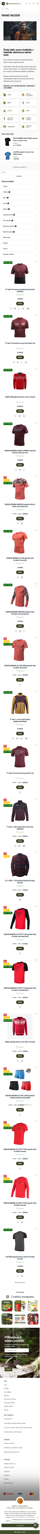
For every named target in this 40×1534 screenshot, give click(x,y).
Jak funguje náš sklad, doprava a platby (14, 1423)
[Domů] (3, 7)
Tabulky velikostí (8, 1406)
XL (23, 308)
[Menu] (3, 4)
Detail (20, 303)
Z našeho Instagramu (22, 1296)
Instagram (7, 1475)
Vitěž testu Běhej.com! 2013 (11, 1452)
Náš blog (6, 1395)
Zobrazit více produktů (19, 167)
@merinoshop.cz (8, 1483)
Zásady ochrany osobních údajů (13, 1432)
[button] (35, 1525)
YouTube (6, 1479)
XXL (28, 308)
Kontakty (6, 1388)
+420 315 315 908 (9, 1467)
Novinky (6, 1410)
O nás (5, 1385)
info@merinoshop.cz (10, 1463)
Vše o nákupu (7, 1392)
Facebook (6, 1471)
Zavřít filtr (18, 176)
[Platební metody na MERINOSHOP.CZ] (8, 1493)
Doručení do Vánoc (9, 1443)
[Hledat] (30, 4)
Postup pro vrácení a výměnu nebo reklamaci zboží (18, 1427)
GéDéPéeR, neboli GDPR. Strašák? (13, 1448)
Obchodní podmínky (9, 1403)
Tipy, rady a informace (10, 1399)
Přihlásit (8, 1369)
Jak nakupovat (8, 1419)
